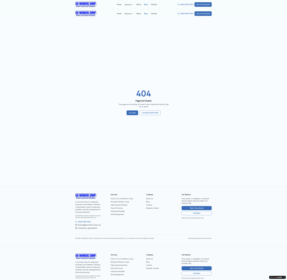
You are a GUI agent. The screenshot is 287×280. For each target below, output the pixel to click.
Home (119, 4)
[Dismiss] (284, 277)
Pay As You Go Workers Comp (122, 199)
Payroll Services (117, 208)
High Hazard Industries (119, 205)
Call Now (196, 213)
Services (128, 5)
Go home (132, 113)
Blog (146, 4)
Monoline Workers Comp (120, 202)
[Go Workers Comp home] (85, 4)
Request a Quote (152, 208)
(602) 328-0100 (186, 4)
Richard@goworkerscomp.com (89, 225)
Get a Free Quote (203, 4)
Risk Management (117, 214)
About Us (149, 199)
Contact (154, 4)
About (138, 4)
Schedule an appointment (87, 228)
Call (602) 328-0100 (150, 113)
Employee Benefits (118, 211)
